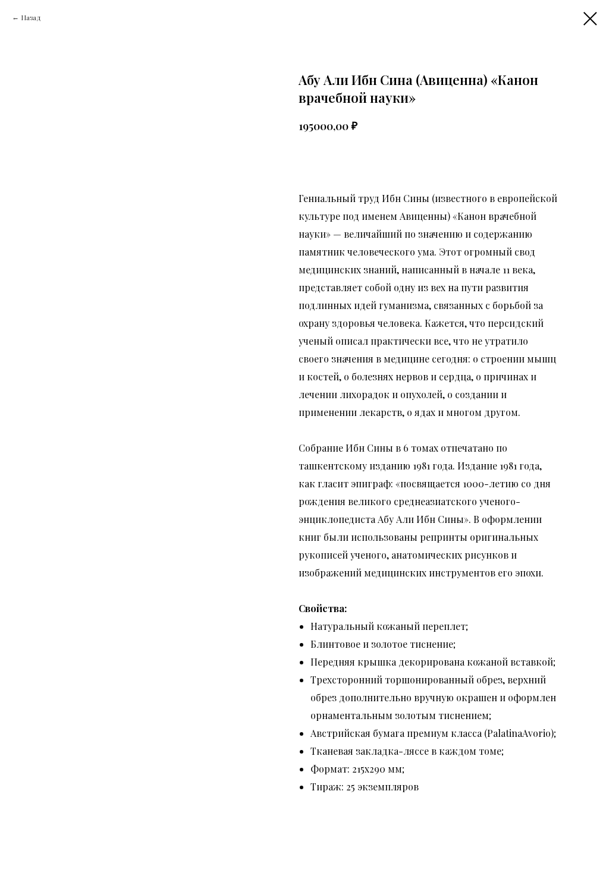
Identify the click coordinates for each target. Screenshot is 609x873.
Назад (31, 17)
